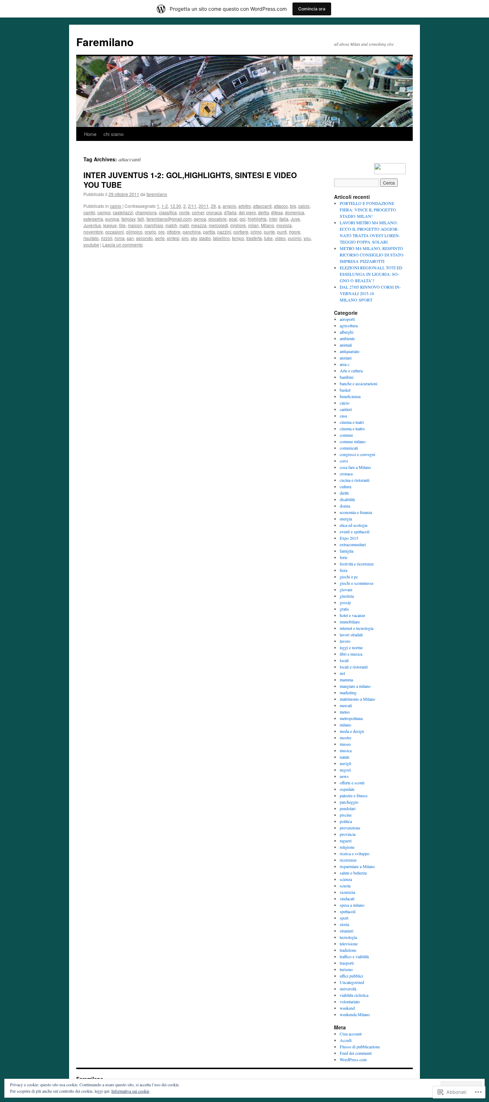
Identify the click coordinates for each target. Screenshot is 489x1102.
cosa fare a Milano (355, 467)
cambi (89, 212)
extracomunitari (353, 544)
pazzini (224, 232)
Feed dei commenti (356, 1053)
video (280, 238)
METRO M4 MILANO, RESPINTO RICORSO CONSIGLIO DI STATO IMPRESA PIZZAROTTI (371, 254)
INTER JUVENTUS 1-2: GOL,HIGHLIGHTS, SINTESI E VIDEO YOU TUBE (190, 180)
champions (146, 212)
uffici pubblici (351, 976)
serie (160, 238)
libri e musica (351, 654)
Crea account (351, 1034)
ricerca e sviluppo (354, 853)
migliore (238, 225)
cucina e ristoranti (354, 480)
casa (343, 415)
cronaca (214, 212)
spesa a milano (352, 905)
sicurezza (347, 892)
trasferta (254, 238)
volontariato (350, 1001)
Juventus (92, 225)
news (344, 776)
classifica (168, 212)
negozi (345, 770)
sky (194, 238)
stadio (205, 238)
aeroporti (347, 319)
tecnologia (348, 937)
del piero (247, 212)
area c (344, 364)
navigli (345, 763)
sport (344, 918)
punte (269, 232)
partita (209, 232)
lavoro (345, 641)
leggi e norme (351, 647)
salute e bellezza (353, 873)
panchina (192, 232)
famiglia (346, 551)
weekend (347, 1008)
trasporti (347, 963)
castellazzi (123, 212)
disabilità (347, 499)
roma (120, 238)
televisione (349, 943)
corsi (344, 461)
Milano (267, 225)
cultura (345, 486)
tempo (238, 238)
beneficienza (350, 396)
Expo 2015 (349, 538)
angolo (229, 206)
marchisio (153, 225)
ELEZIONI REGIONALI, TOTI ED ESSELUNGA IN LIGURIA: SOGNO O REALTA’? (371, 274)
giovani (346, 589)
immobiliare (350, 622)
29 (213, 206)
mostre (345, 737)
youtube (91, 244)
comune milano (352, 441)
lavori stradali (351, 634)
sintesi (173, 238)
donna (345, 506)
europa (112, 219)
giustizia (347, 596)
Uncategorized (352, 982)
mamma (346, 679)
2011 (204, 206)
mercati (346, 705)
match (171, 225)
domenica (294, 212)
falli (140, 219)
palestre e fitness (354, 795)
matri (184, 225)
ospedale (347, 789)
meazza (199, 225)
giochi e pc (349, 576)
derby (263, 212)
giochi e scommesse (356, 583)
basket (345, 390)
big (293, 206)
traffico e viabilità (354, 956)
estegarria (93, 219)
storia (344, 924)
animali (346, 345)
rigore (294, 232)
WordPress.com (353, 1059)
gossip (345, 602)
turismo (346, 969)
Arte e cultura (351, 370)
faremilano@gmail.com (169, 219)
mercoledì (218, 225)
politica (346, 821)
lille (122, 225)
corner (198, 212)
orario (150, 232)
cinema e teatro (352, 428)
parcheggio (349, 802)
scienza (346, 879)
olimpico (134, 232)
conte (184, 212)
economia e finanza (356, 512)
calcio (115, 206)
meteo (345, 712)
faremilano (156, 194)
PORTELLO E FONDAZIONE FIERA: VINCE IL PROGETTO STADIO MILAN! (368, 209)
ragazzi (346, 840)
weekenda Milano (355, 1014)
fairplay (128, 219)
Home (90, 134)
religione (347, 847)
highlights (257, 219)
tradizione (348, 950)
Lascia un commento (122, 244)
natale (344, 757)
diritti (344, 493)
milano (345, 725)
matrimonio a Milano (357, 699)
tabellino (221, 238)
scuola (345, 885)
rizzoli (106, 238)
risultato (91, 238)
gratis (344, 609)
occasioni (114, 232)
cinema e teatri (352, 422)
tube (268, 238)
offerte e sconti (352, 782)
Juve (295, 219)
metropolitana (351, 718)
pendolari (347, 808)
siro (185, 238)
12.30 (175, 206)
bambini (346, 377)
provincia (347, 834)
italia (284, 219)
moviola (284, 225)
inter (273, 219)
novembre (93, 232)
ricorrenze (348, 860)
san (130, 238)
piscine (346, 815)
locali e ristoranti (354, 667)
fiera (343, 570)
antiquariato (349, 351)
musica (346, 750)
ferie (343, 557)
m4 (342, 673)
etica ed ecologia (353, 525)
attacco (281, 206)
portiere (240, 232)
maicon (135, 225)
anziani (346, 358)
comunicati (349, 448)
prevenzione (350, 828)
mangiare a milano (355, 686)
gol (242, 219)
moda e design (352, 731)
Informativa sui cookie (130, 1091)
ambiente (347, 338)
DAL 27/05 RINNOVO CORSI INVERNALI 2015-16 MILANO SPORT (370, 293)
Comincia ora (311, 8)
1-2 (164, 206)
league (110, 225)
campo (104, 212)
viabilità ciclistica (354, 995)
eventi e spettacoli (354, 531)
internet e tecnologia (356, 628)
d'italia (230, 212)
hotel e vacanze (352, 615)
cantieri (346, 409)
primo (256, 232)
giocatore (217, 219)
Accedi (346, 1040)
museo (345, 744)
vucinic (294, 238)
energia (346, 518)
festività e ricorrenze (357, 564)
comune (346, 435)
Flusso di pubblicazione (360, 1046)
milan (253, 225)
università (348, 988)
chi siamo (113, 134)
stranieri (346, 931)
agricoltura (349, 325)
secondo (144, 238)
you (307, 238)
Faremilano (105, 41)
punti (282, 232)
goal (233, 219)
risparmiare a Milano (357, 866)
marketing (348, 692)
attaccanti (262, 206)
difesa (277, 212)
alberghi (346, 332)
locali (344, 660)
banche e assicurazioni (358, 383)
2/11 (192, 206)
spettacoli (347, 911)
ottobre (173, 232)
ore (161, 232)
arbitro (244, 206)
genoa (200, 219)
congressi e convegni (357, 454)
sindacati (347, 898)
